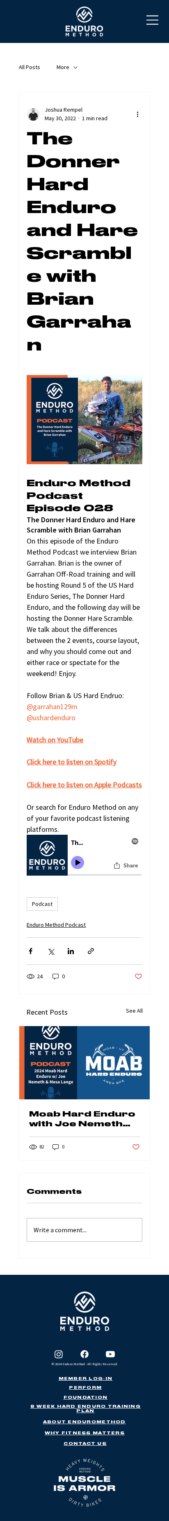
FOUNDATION (86, 1397)
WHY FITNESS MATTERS (85, 1433)
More (63, 67)
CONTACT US (85, 1443)
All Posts (29, 67)
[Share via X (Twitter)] (51, 951)
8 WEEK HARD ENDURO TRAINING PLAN (85, 1408)
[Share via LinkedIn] (71, 951)
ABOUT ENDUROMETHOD (84, 1422)
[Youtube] (110, 1354)
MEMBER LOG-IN (85, 1378)
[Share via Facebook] (30, 951)
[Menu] (152, 20)
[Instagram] (58, 1354)
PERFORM (85, 1387)
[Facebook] (84, 1354)
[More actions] (137, 114)
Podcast (42, 904)
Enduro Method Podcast (56, 924)
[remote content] (84, 856)
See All (134, 1010)
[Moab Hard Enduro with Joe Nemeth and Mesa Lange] (84, 1062)
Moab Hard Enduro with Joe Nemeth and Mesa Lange (82, 1119)
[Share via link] (91, 951)
